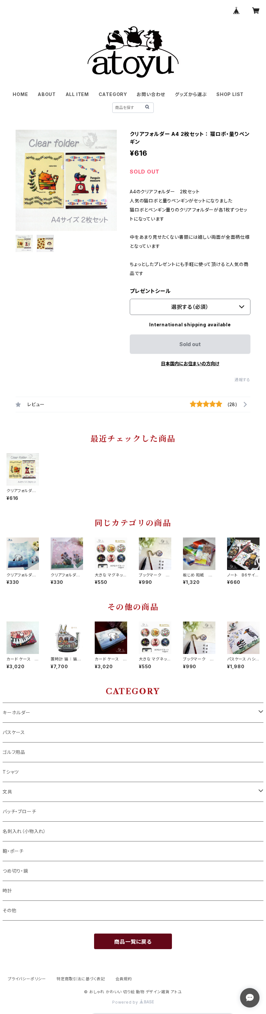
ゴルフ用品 (14, 752)
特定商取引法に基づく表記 (80, 978)
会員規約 (123, 978)
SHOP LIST (230, 94)
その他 (9, 910)
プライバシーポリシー (27, 978)
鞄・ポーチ (13, 851)
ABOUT (47, 94)
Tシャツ (11, 772)
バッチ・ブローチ (19, 811)
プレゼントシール (150, 291)
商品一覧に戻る (133, 941)
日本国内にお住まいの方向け (190, 363)
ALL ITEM (77, 94)
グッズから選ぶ (191, 94)
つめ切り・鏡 (15, 871)
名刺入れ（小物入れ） (24, 831)
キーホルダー (16, 712)
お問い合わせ (151, 94)
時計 (7, 890)
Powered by (125, 1002)
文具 (7, 791)
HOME (20, 94)
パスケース (14, 732)
